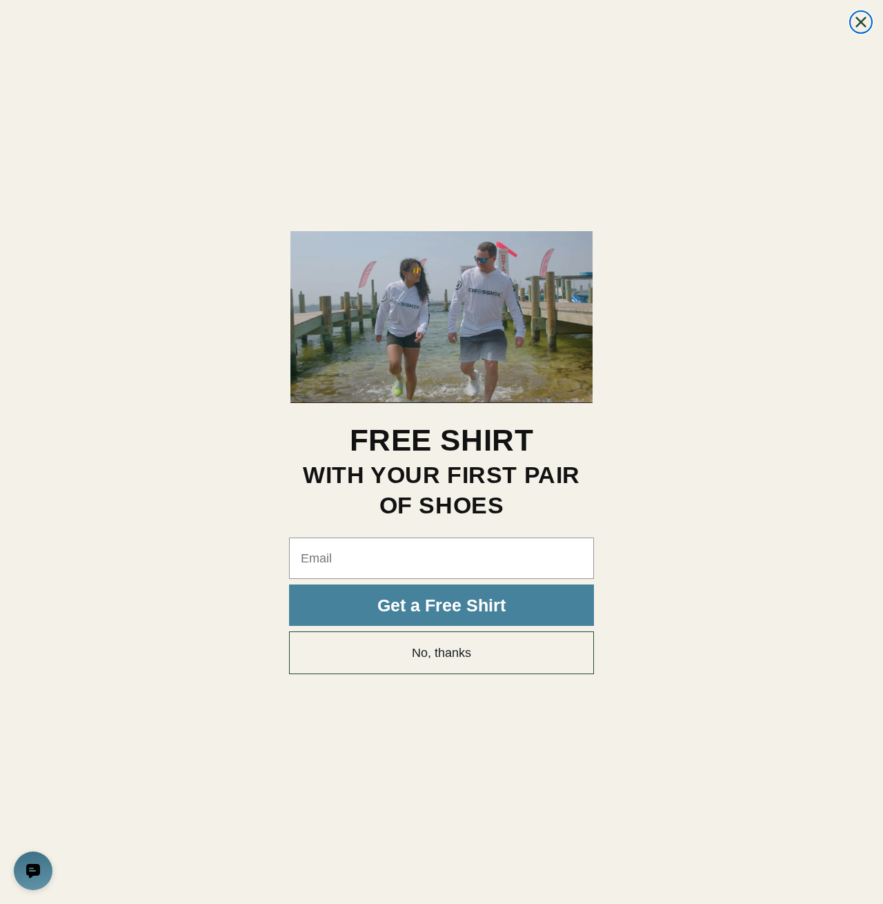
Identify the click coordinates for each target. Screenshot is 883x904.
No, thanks (441, 653)
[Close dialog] (861, 22)
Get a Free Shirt (441, 605)
